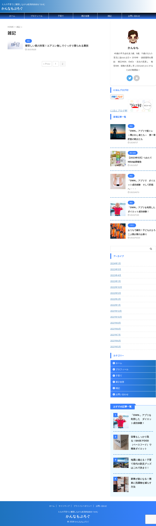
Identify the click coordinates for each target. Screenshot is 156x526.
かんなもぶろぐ (12, 8)
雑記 (110, 16)
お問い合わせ (134, 16)
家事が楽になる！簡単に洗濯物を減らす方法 (141, 482)
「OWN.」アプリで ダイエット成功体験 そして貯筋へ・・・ (141, 184)
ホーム (12, 16)
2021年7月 (115, 334)
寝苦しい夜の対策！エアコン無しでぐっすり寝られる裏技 (57, 45)
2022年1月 (115, 305)
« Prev (46, 63)
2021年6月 (115, 340)
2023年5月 (115, 269)
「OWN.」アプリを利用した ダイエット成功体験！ (141, 419)
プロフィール (37, 16)
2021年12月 (116, 311)
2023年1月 (115, 281)
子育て (61, 16)
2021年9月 (115, 322)
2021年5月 (115, 346)
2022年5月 (115, 293)
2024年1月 (115, 263)
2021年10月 (116, 317)
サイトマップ (64, 506)
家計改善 (85, 16)
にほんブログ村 (118, 110)
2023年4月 (115, 275)
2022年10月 (116, 287)
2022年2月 (115, 299)
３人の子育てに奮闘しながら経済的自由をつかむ (78, 512)
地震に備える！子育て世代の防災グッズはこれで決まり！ (141, 463)
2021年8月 (115, 328)
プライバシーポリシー (83, 506)
